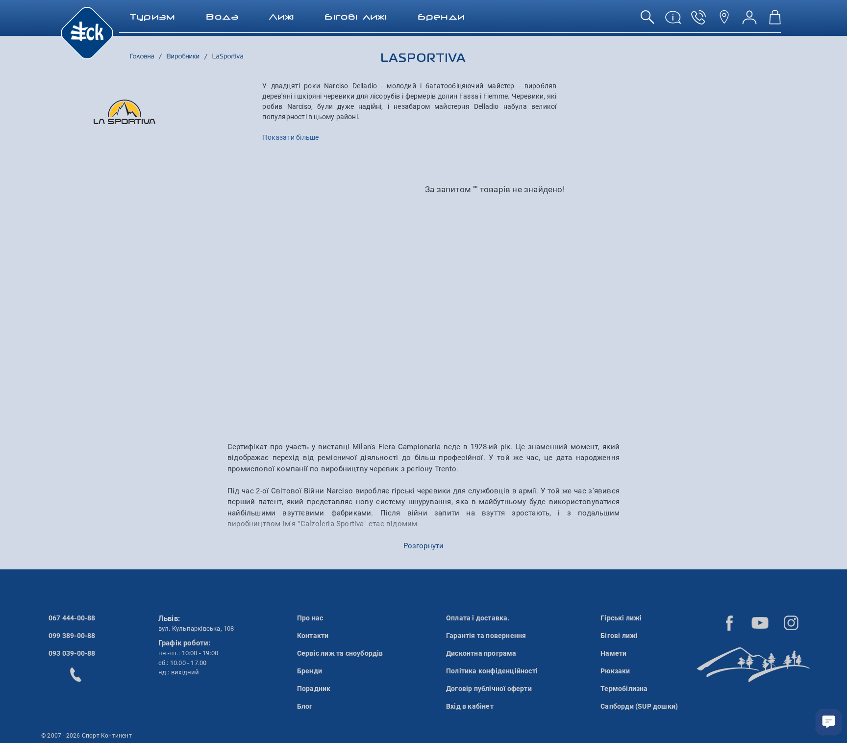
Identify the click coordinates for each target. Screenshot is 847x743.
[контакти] (724, 21)
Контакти (313, 636)
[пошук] (647, 21)
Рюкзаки (615, 671)
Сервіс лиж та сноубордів (340, 653)
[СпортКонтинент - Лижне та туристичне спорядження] (87, 32)
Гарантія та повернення (486, 636)
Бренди (309, 671)
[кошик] (775, 21)
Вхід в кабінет (470, 706)
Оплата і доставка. (478, 618)
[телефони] (698, 21)
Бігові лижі (619, 636)
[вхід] (749, 21)
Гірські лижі (621, 618)
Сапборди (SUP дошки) (639, 706)
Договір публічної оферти (489, 688)
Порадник (314, 688)
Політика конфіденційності (492, 671)
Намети (613, 653)
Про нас (310, 618)
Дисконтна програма (481, 653)
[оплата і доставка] (673, 21)
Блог (305, 706)
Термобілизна (624, 688)
